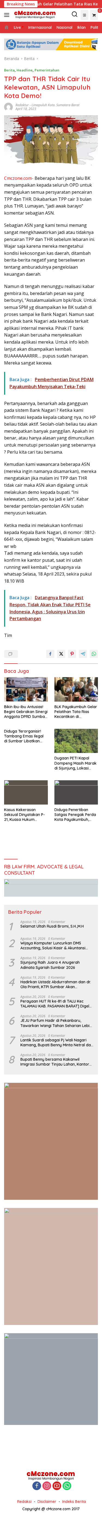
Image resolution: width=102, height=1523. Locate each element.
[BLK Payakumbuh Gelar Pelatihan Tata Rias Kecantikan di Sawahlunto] (76, 689)
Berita (9, 70)
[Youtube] (56, 1486)
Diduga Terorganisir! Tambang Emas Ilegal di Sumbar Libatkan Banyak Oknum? (24, 736)
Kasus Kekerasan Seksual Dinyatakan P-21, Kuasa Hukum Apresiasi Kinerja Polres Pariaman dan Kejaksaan (25, 814)
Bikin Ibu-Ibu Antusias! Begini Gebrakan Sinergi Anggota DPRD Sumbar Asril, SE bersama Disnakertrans (26, 711)
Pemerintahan (47, 70)
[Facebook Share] (50, 654)
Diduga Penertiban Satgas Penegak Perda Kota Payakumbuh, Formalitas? (75, 814)
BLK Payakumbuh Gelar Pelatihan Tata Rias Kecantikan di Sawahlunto (75, 711)
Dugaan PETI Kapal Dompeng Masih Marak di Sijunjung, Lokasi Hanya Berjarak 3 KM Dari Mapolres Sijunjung (75, 763)
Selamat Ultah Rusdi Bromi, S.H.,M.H (52, 926)
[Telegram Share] (83, 654)
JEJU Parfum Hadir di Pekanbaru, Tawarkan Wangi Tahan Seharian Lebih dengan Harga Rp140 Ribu (56, 1023)
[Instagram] (46, 1486)
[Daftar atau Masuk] (84, 15)
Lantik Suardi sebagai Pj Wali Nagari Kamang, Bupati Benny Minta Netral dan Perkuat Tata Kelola (56, 1042)
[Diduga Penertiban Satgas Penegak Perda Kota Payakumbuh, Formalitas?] (76, 792)
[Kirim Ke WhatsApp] (94, 654)
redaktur (22, 105)
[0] (94, 15)
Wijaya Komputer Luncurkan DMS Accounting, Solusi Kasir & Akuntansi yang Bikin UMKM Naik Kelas (52, 945)
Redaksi (24, 1501)
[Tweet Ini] (61, 654)
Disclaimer (47, 1501)
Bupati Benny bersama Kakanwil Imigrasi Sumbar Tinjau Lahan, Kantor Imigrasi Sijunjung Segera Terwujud (54, 1062)
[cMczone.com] (34, 15)
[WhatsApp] (67, 1486)
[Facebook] (36, 1486)
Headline (25, 70)
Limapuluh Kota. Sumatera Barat (55, 105)
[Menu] (7, 15)
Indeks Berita (74, 1501)
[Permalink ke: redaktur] (8, 106)
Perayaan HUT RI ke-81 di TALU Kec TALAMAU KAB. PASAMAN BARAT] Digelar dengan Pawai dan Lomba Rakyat (56, 1004)
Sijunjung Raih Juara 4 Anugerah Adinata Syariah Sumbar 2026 (50, 965)
